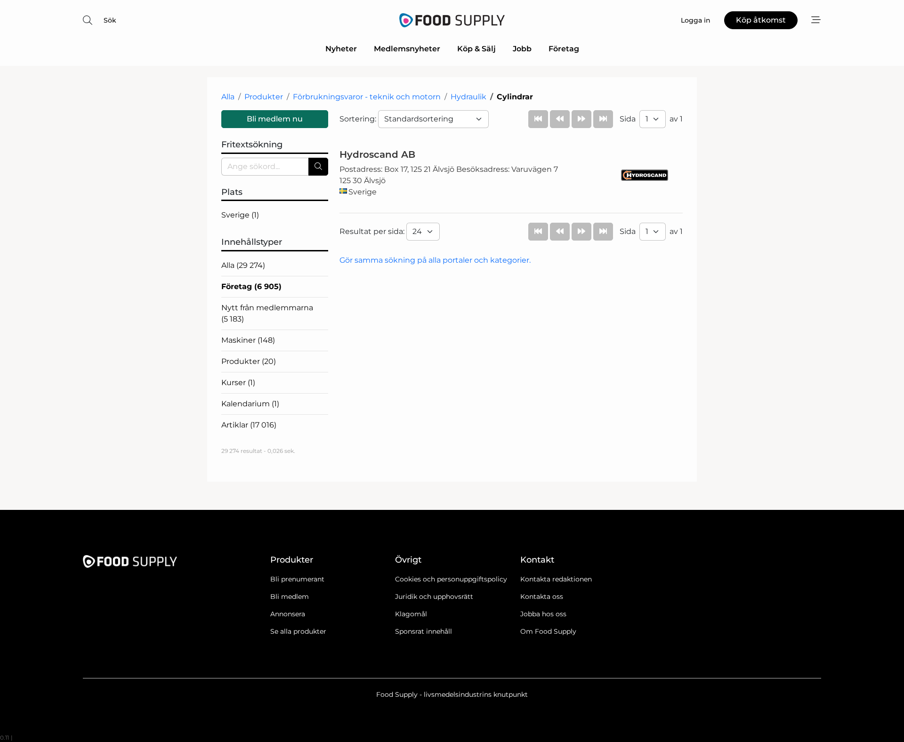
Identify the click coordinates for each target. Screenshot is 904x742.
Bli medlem (289, 596)
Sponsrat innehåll (423, 631)
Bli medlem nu (275, 118)
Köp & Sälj (476, 48)
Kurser (238, 382)
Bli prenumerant (297, 579)
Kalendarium (250, 403)
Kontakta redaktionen (556, 579)
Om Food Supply (548, 631)
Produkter (263, 96)
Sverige (240, 214)
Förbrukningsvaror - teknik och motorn (367, 96)
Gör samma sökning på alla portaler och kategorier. (435, 260)
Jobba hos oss (543, 614)
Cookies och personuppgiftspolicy (451, 579)
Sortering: (358, 118)
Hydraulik (468, 96)
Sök (110, 20)
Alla (227, 96)
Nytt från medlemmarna (267, 313)
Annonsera (287, 614)
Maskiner (248, 340)
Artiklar (248, 424)
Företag (564, 48)
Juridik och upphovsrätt (434, 596)
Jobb (522, 48)
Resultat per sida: (372, 231)
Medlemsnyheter (407, 48)
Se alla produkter (298, 631)
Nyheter (341, 48)
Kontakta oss (541, 596)
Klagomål (411, 614)
